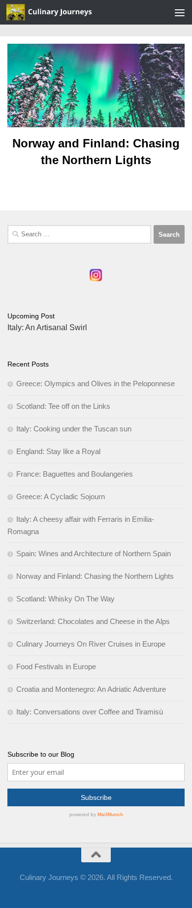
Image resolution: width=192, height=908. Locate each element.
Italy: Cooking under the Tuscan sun (73, 429)
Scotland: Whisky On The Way (65, 599)
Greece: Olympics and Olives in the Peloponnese (95, 383)
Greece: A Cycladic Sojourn (60, 496)
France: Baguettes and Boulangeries (74, 474)
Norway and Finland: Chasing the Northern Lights (95, 576)
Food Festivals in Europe (56, 666)
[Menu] (179, 12)
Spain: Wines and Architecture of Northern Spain (93, 553)
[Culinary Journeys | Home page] (64, 12)
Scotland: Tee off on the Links (63, 406)
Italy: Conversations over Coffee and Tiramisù (89, 712)
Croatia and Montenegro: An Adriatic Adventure (91, 689)
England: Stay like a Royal (58, 451)
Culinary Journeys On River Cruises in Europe (90, 644)
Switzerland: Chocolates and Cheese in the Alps (93, 621)
